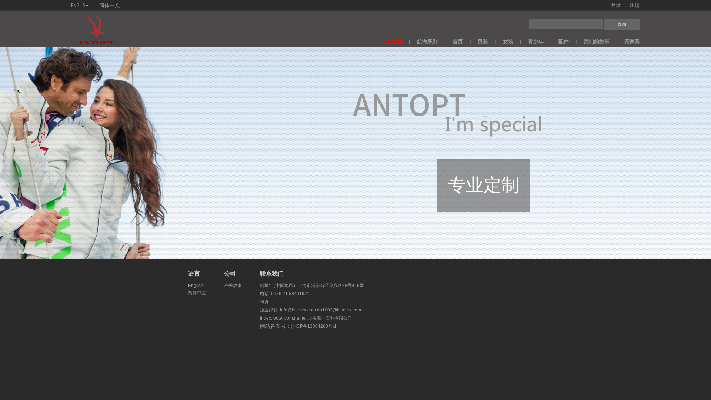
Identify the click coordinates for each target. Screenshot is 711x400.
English (80, 6)
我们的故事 (597, 41)
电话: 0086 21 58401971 (285, 293)
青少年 (536, 41)
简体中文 (109, 6)
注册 (635, 6)
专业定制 (391, 41)
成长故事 (233, 285)
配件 (563, 41)
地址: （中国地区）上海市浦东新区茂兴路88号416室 (312, 285)
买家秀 (632, 41)
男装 (483, 41)
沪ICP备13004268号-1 (314, 326)
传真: (265, 301)
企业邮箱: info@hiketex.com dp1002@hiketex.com (310, 310)
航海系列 (427, 41)
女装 (508, 41)
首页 (458, 41)
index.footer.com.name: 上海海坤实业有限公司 (306, 318)
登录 (616, 6)
